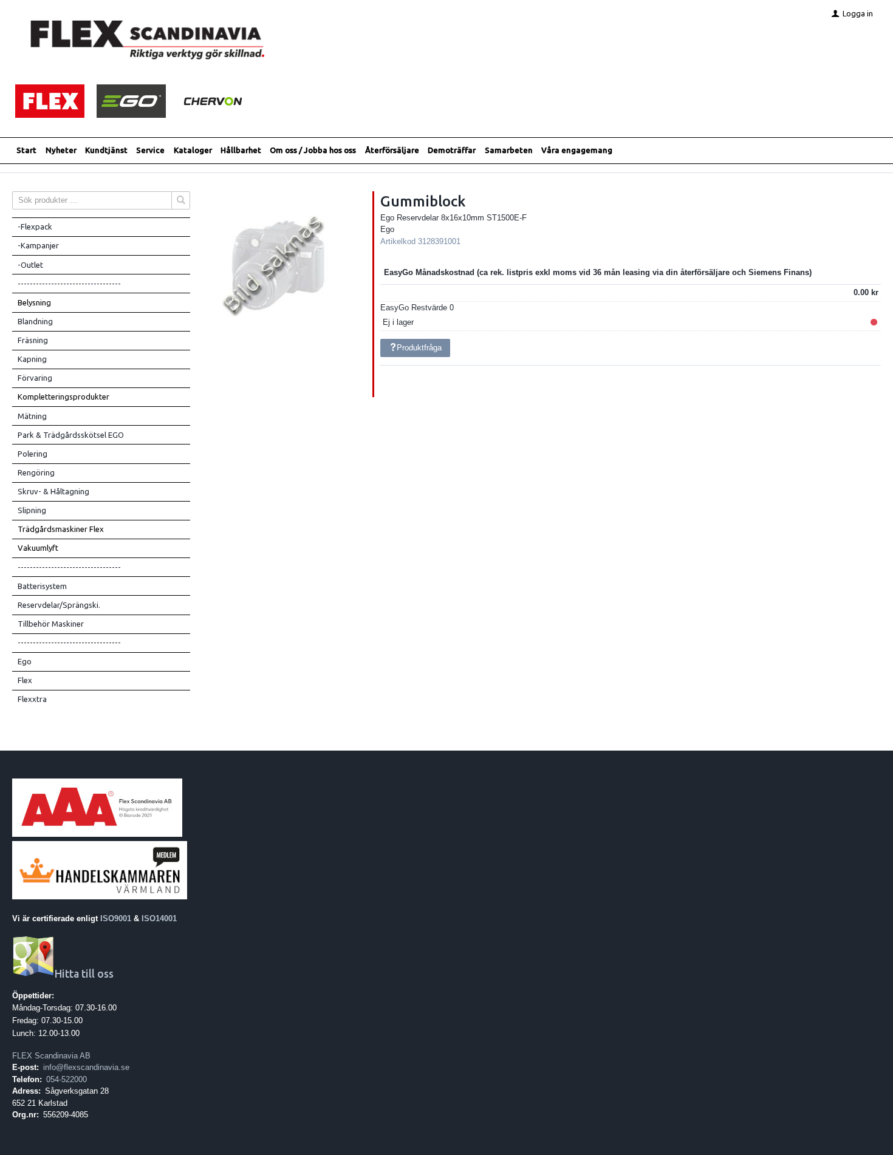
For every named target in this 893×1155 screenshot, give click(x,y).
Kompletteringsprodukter (63, 396)
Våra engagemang (576, 150)
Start (26, 150)
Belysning (34, 302)
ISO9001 (115, 918)
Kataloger (193, 150)
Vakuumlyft (38, 547)
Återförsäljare (392, 150)
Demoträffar (452, 150)
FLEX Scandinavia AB (51, 1055)
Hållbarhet (241, 150)
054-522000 (66, 1079)
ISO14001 (159, 918)
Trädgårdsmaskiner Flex (61, 529)
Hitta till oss (84, 974)
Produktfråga (419, 347)
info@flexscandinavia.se (86, 1067)
